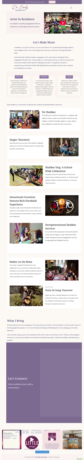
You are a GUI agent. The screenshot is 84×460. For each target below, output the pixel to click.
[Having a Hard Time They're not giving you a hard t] (11, 439)
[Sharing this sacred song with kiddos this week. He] (72, 439)
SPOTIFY (52, 2)
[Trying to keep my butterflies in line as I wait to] (32, 439)
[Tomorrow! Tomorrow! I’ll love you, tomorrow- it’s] (52, 439)
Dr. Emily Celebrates (41, 457)
